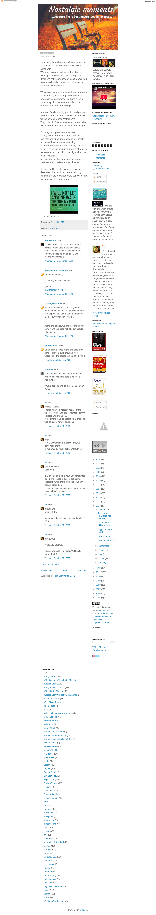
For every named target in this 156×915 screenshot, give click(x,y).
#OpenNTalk (49, 728)
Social (46, 890)
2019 (98, 480)
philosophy (49, 864)
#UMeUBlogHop (51, 750)
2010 (98, 576)
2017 (98, 489)
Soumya (49, 369)
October (102, 509)
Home (64, 570)
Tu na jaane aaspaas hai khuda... (104, 516)
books (46, 761)
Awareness (49, 757)
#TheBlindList (50, 742)
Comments (100, 181)
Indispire (48, 816)
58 (96, 446)
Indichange (49, 812)
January (102, 562)
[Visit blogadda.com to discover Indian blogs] (96, 656)
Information (49, 820)
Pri (46, 402)
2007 (98, 589)
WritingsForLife (53, 303)
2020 (98, 476)
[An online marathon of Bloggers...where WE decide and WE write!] (103, 437)
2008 (98, 585)
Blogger (83, 910)
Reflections (49, 875)
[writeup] (99, 199)
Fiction (47, 787)
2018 (98, 484)
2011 (98, 572)
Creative (48, 765)
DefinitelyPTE (50, 776)
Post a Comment (51, 564)
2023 (98, 463)
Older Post (82, 570)
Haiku (46, 801)
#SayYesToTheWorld (54, 731)
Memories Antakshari (54, 842)
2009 (98, 580)
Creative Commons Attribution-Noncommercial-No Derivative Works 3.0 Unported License (102, 616)
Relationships (50, 879)
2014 (98, 501)
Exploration (49, 779)
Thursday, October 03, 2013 (58, 360)
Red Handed (51, 240)
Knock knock (104, 536)
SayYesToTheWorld (53, 886)
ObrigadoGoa (50, 857)
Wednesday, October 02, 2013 (59, 261)
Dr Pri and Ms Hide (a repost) (105, 523)
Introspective (50, 824)
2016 (98, 493)
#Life (46, 709)
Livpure (47, 831)
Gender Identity (51, 798)
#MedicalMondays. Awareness (58, 713)
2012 (98, 568)
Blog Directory (99, 650)
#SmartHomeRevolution (55, 735)
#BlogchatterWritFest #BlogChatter (60, 695)
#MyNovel (48, 724)
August (102, 550)
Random (48, 871)
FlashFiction (49, 790)
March (101, 558)
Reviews (48, 882)
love (46, 835)
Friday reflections (52, 794)
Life (49, 228)
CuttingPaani (50, 772)
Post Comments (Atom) (65, 576)
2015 (98, 497)
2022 (98, 468)
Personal (56, 228)
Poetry (47, 868)
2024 (98, 459)
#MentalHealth (50, 717)
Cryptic (47, 768)
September (104, 546)
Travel (47, 897)
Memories (48, 838)
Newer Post (46, 570)
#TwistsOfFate (51, 746)
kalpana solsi (51, 345)
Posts (98, 177)
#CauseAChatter (51, 698)
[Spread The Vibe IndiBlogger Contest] (99, 350)
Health (47, 805)
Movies (47, 846)
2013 (98, 506)
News (46, 853)
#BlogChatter (50, 676)
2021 (98, 472)
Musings (48, 849)
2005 (98, 597)
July (100, 554)
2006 (98, 593)
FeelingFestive (51, 783)
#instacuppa (49, 706)
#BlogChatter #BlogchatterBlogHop (60, 680)
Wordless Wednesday (54, 901)
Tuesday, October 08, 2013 (57, 426)
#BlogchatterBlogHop (54, 691)
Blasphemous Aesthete (56, 270)
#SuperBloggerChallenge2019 (58, 739)
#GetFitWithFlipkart (53, 702)
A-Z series (49, 754)
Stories (47, 894)
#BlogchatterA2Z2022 (54, 687)
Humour (47, 809)
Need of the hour (106, 540)
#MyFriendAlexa (51, 720)
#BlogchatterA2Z (52, 684)
